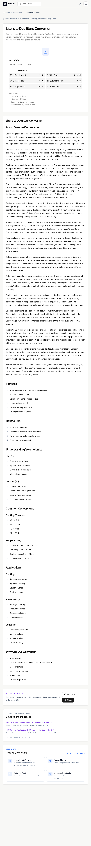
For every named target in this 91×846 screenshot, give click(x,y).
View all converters (75, 753)
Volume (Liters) (15, 60)
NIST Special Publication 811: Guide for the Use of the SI (29, 730)
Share (69, 700)
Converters (17, 13)
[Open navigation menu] (85, 3)
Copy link (71, 694)
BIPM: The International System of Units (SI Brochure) (28, 722)
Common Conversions (18, 70)
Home (7, 13)
